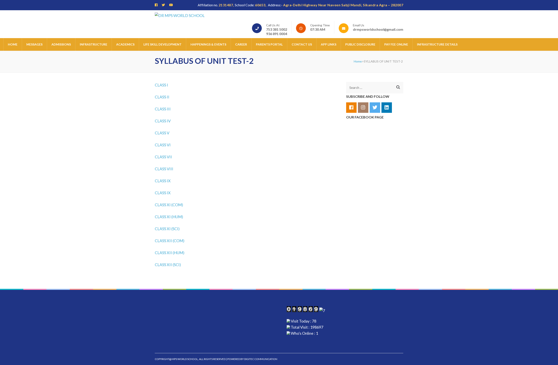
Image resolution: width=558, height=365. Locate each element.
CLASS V (162, 132)
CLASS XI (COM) (169, 204)
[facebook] (156, 4)
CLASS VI (163, 144)
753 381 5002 (276, 29)
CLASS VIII (164, 168)
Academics (125, 44)
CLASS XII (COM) (169, 240)
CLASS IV (163, 120)
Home (12, 44)
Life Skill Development (162, 44)
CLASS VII (163, 156)
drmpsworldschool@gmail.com (378, 29)
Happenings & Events (208, 44)
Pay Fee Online (396, 44)
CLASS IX (163, 180)
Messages (34, 44)
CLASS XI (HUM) (169, 216)
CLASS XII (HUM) (169, 252)
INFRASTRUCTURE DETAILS (437, 44)
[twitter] (163, 4)
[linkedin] (386, 107)
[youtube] (171, 4)
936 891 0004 (276, 34)
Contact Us (302, 44)
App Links (328, 44)
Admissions (61, 44)
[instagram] (363, 107)
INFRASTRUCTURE (93, 44)
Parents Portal (269, 44)
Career (241, 44)
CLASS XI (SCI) (167, 228)
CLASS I (161, 85)
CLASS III (163, 108)
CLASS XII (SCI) (168, 264)
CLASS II (162, 97)
